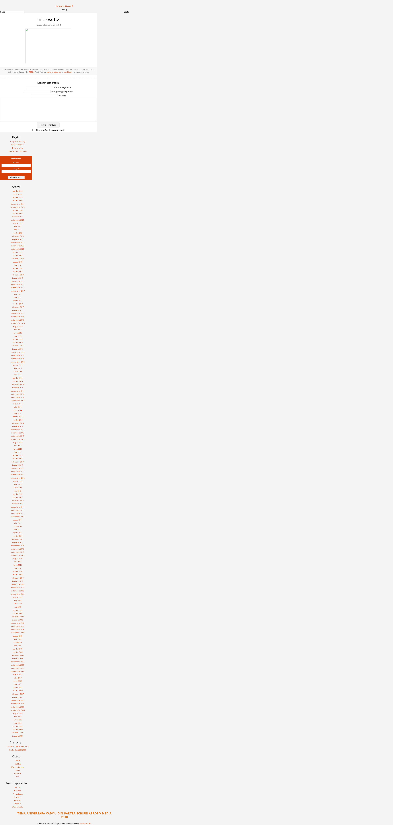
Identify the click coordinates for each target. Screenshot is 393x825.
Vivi (17, 777)
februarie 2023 (18, 236)
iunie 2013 (18, 449)
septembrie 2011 (18, 516)
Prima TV (17, 797)
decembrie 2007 (17, 662)
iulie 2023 (17, 226)
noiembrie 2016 (17, 317)
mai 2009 (17, 607)
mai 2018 (17, 265)
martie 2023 (18, 233)
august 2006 (17, 713)
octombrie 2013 (17, 436)
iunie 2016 (18, 333)
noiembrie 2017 (17, 284)
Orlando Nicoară (64, 6)
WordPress (86, 823)
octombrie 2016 (17, 320)
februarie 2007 (18, 694)
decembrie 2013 (17, 429)
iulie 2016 (17, 329)
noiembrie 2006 (17, 703)
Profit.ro (17, 800)
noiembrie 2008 (17, 626)
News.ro (17, 791)
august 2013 (17, 442)
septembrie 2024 (18, 207)
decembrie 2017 (17, 281)
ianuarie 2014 (17, 426)
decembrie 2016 (17, 313)
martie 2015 (18, 381)
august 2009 (17, 597)
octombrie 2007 (17, 668)
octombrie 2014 (17, 397)
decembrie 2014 (17, 391)
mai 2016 (17, 336)
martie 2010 (18, 574)
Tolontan (17, 773)
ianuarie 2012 (17, 504)
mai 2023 (17, 229)
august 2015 (17, 365)
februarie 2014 (18, 423)
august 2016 (17, 326)
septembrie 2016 (18, 323)
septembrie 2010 (18, 555)
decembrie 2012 (17, 468)
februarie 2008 (18, 655)
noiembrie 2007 (17, 665)
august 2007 (17, 674)
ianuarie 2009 (17, 620)
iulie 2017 (17, 294)
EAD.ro (17, 787)
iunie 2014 (18, 410)
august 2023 (17, 223)
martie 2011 (18, 536)
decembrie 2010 (17, 545)
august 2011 (17, 520)
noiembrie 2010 (17, 549)
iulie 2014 (17, 407)
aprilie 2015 (17, 378)
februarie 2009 (18, 616)
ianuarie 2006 (17, 736)
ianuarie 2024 (17, 217)
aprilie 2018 (17, 268)
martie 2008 (18, 652)
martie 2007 (18, 691)
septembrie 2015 (18, 362)
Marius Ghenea (17, 767)
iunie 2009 (18, 604)
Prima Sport (18, 794)
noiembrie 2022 (17, 246)
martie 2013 (18, 458)
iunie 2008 (18, 642)
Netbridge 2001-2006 (17, 750)
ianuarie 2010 (17, 581)
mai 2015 (17, 375)
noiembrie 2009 (17, 587)
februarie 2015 (18, 384)
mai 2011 (17, 529)
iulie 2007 (17, 678)
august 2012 (17, 481)
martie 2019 (18, 255)
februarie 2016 (18, 346)
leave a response (54, 72)
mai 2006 (17, 723)
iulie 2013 (17, 446)
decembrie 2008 (17, 623)
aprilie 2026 (17, 191)
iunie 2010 (18, 565)
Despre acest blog (17, 141)
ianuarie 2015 (17, 387)
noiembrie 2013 (17, 433)
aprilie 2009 (17, 610)
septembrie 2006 (18, 710)
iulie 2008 (17, 639)
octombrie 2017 (17, 288)
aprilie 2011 (17, 533)
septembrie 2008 (18, 633)
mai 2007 (17, 684)
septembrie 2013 (18, 439)
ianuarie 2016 (17, 349)
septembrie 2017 (18, 291)
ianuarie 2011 (17, 542)
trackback (68, 72)
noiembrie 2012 (17, 471)
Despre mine (17, 148)
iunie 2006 (18, 720)
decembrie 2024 (17, 204)
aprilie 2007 (17, 687)
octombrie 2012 (17, 475)
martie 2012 (18, 497)
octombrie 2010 (17, 552)
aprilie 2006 (17, 726)
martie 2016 (18, 342)
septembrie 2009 (18, 594)
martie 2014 (18, 420)
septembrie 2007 (18, 671)
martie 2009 (18, 613)
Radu (18, 770)
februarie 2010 (18, 578)
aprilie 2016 (17, 339)
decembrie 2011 (17, 507)
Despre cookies (17, 145)
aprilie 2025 (17, 197)
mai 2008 (17, 645)
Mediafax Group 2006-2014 (18, 746)
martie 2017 (18, 304)
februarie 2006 (18, 732)
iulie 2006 (17, 716)
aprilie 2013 (17, 455)
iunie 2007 (18, 681)
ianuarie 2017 (17, 310)
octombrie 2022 (17, 249)
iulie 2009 (17, 600)
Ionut (18, 760)
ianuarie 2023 (17, 239)
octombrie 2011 (17, 513)
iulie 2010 (17, 562)
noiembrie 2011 (17, 510)
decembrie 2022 (17, 242)
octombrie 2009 (17, 591)
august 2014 (17, 404)
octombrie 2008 (17, 629)
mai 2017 (17, 297)
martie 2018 (18, 271)
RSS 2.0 (32, 72)
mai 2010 (17, 568)
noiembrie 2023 (17, 220)
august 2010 (17, 558)
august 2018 (17, 262)
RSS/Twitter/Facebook (18, 151)
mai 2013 (17, 452)
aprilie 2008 (17, 649)
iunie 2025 (18, 194)
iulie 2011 (17, 523)
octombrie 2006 (17, 707)
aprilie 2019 (17, 252)
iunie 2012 (18, 487)
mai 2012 (17, 491)
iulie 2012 (17, 484)
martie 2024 (18, 213)
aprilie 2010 (17, 571)
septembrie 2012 (18, 478)
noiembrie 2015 (17, 355)
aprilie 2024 (17, 210)
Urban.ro (17, 803)
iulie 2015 (17, 368)
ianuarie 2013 (17, 465)
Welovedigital (17, 807)
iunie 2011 (18, 526)
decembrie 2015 (17, 352)
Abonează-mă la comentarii (50, 130)
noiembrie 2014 (17, 394)
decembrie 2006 (17, 700)
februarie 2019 (18, 258)
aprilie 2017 (17, 300)
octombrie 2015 (17, 358)
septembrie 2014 (18, 400)
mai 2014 (17, 413)
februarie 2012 (18, 500)
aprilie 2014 (17, 416)
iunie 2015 (18, 371)
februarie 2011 (18, 539)
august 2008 (17, 636)
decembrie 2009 (17, 584)
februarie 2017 (18, 307)
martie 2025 (18, 200)
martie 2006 (18, 729)
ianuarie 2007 (17, 697)
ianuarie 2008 (17, 658)
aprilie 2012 (17, 494)
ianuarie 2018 (17, 278)
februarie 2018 (18, 275)
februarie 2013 (18, 462)
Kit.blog (18, 764)
